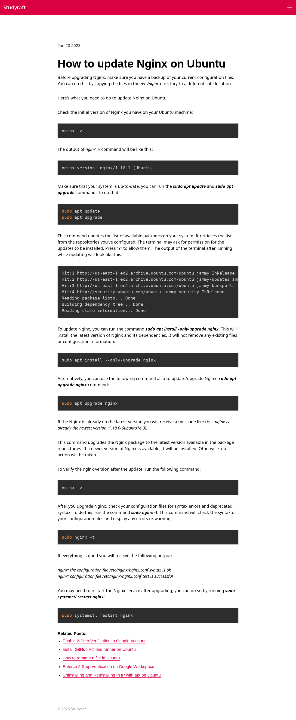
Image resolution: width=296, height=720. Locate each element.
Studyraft (14, 7)
